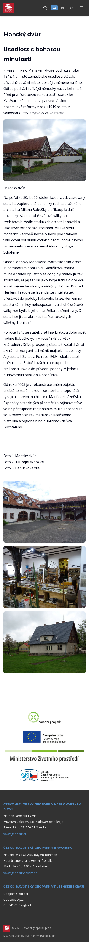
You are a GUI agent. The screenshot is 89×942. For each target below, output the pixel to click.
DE (63, 8)
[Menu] (82, 8)
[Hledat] (45, 8)
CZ (54, 8)
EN (71, 8)
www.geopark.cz (14, 834)
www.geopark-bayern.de (20, 873)
